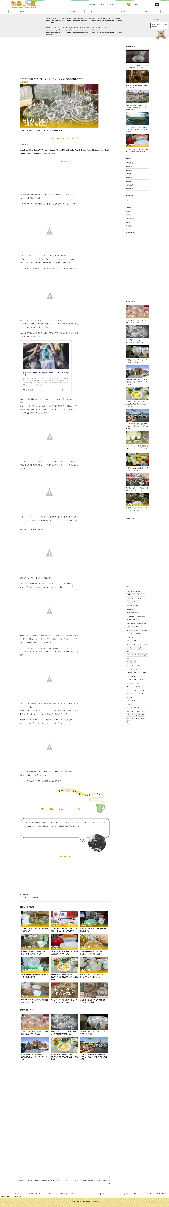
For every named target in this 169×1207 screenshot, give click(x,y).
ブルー (141, 679)
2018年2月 (129, 177)
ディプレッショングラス (134, 665)
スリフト (129, 658)
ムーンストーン (131, 690)
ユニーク (140, 693)
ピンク (138, 669)
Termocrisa (130, 630)
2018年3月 (129, 174)
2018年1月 (129, 181)
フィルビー (142, 672)
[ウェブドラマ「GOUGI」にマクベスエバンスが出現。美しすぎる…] (137, 56)
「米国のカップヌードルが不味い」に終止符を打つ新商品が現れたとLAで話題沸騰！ (137, 404)
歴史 (128, 718)
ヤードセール (131, 693)
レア (138, 697)
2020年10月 (129, 163)
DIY (127, 200)
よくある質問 (122, 11)
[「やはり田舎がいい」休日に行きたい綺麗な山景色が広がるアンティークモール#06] (137, 96)
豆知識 (128, 222)
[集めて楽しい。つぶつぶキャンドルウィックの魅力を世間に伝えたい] (137, 331)
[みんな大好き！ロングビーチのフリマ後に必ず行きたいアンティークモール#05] (137, 371)
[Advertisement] (65, 59)
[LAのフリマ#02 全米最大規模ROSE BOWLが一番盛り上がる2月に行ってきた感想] (137, 415)
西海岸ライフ (130, 218)
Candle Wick (27, 897)
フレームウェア (131, 679)
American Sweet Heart (134, 591)
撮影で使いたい (142, 711)
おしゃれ (129, 634)
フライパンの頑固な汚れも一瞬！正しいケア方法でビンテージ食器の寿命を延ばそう (136, 129)
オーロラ (144, 644)
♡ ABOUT (102, 4)
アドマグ (141, 637)
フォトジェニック (132, 676)
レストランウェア (132, 701)
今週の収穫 (24, 82)
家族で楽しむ (131, 711)
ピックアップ (46, 11)
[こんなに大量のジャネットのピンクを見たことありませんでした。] (137, 311)
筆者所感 (128, 215)
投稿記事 (21, 11)
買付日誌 (128, 226)
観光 (128, 722)
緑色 (142, 718)
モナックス (142, 690)
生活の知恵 (135, 718)
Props (127, 204)
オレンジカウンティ (133, 644)
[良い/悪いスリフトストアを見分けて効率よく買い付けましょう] (137, 479)
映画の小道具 (140, 715)
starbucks (139, 626)
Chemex (139, 598)
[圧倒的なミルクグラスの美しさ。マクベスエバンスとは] (137, 351)
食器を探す (71, 11)
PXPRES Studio (80, 1201)
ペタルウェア (131, 683)
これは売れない (131, 637)
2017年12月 (129, 185)
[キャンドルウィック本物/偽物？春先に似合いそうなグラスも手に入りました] (137, 437)
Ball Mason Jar (131, 595)
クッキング (139, 648)
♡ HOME (92, 4)
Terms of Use (81, 1204)
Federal (129, 602)
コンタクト (147, 11)
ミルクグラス (137, 686)
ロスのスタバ (131, 704)
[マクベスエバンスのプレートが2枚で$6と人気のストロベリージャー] (137, 140)
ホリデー (140, 683)
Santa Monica (141, 623)
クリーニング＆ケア (133, 655)
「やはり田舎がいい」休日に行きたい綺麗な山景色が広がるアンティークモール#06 (136, 107)
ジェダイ (144, 655)
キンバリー (130, 648)
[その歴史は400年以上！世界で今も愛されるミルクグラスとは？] (137, 459)
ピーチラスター (131, 672)
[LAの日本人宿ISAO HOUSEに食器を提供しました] (137, 76)
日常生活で (130, 715)
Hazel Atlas (130, 609)
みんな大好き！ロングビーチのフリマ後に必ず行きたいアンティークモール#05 (136, 382)
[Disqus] (65, 1089)
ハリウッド (130, 669)
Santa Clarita (131, 623)
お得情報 (137, 634)
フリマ (142, 676)
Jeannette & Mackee (133, 612)
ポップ (129, 686)
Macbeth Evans (141, 616)
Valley (138, 630)
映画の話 (128, 211)
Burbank (141, 595)
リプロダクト (131, 697)
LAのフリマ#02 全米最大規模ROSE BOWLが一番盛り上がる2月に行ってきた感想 (137, 426)
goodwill (137, 605)
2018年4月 (129, 170)
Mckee (129, 619)
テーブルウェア (131, 662)
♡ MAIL (110, 4)
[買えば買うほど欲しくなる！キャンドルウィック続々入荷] (137, 499)
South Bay (130, 626)
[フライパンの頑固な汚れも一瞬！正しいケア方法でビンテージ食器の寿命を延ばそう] (137, 118)
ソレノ (137, 658)
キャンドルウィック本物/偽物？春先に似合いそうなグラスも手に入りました (137, 448)
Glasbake (130, 605)
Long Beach (130, 616)
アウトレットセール (97, 11)
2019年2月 (129, 166)
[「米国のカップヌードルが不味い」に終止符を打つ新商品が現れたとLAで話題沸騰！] (137, 393)
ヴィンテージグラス (133, 708)
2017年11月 (129, 188)
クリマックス (131, 651)
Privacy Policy (88, 1204)
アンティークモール (133, 641)
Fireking (136, 602)
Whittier (144, 630)
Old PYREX (35, 897)
